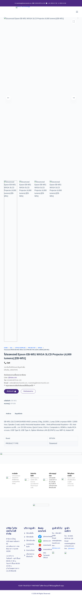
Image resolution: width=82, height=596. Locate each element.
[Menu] (77, 12)
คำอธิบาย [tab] (8, 414)
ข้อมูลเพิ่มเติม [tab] (18, 414)
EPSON (13, 404)
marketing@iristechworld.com (23, 3)
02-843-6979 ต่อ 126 (38, 3)
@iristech (71, 548)
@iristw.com (12, 377)
